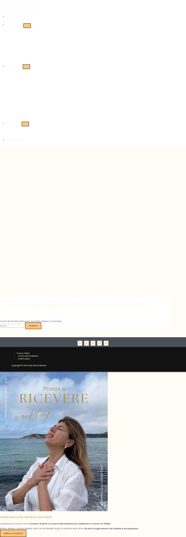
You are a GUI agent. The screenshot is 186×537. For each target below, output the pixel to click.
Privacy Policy (23, 353)
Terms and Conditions (28, 355)
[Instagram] (86, 343)
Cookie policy (24, 358)
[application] (18, 24)
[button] (14, 24)
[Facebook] (80, 343)
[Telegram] (99, 343)
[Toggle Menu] (27, 25)
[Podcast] (106, 343)
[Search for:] (12, 325)
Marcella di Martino (20, 7)
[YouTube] (93, 343)
